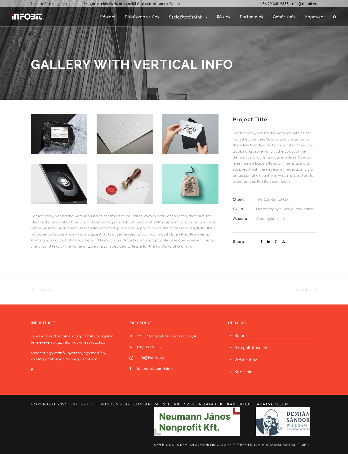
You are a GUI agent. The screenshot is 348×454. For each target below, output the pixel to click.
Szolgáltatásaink (185, 17)
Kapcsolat (315, 17)
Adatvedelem (273, 404)
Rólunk (223, 17)
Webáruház (284, 17)
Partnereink (251, 17)
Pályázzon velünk (142, 17)
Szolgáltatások (203, 404)
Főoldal (107, 17)
